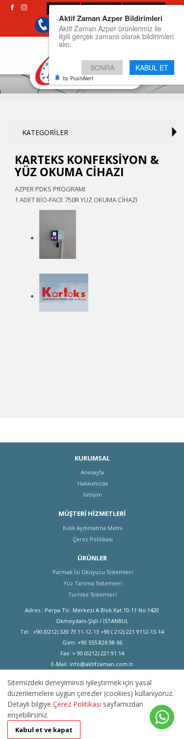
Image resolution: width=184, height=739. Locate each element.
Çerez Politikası (77, 704)
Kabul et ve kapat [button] (44, 729)
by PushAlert (78, 78)
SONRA (102, 67)
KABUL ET (151, 67)
